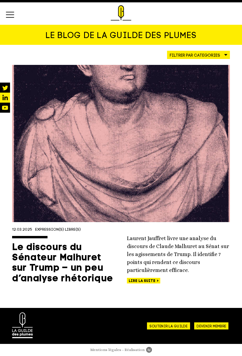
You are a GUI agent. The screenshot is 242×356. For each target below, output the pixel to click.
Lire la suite (142, 281)
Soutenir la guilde (168, 326)
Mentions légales (105, 349)
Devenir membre (211, 326)
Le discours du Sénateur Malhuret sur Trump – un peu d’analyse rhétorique (62, 263)
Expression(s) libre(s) (58, 230)
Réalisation (138, 349)
